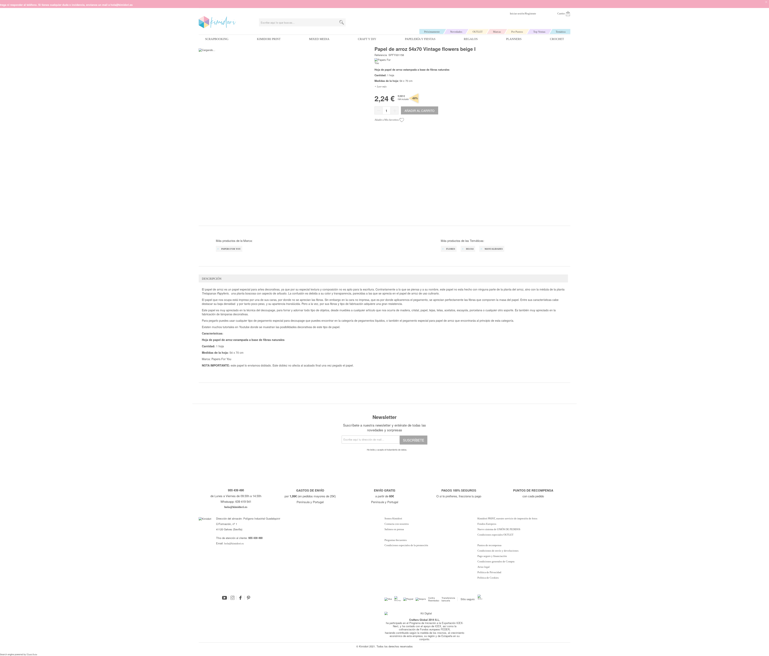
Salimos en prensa (394, 529)
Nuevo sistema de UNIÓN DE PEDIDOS (498, 529)
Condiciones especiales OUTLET (495, 534)
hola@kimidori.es (234, 543)
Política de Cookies (488, 577)
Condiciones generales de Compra (495, 561)
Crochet (557, 39)
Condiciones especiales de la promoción (406, 545)
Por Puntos (517, 31)
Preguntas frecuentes (395, 540)
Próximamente (432, 31)
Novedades (456, 31)
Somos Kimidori (393, 518)
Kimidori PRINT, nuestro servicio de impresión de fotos (507, 518)
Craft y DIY (367, 39)
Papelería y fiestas (420, 39)
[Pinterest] (249, 598)
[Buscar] (342, 22)
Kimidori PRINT (269, 39)
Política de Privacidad (489, 572)
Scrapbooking (216, 39)
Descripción (211, 278)
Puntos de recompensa (489, 545)
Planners (513, 39)
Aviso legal (483, 567)
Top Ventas (539, 31)
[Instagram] (232, 598)
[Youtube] (224, 598)
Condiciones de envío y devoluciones (497, 550)
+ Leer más (380, 86)
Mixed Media (319, 39)
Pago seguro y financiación (492, 556)
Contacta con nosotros (396, 524)
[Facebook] (241, 598)
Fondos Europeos (486, 524)
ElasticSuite (32, 654)
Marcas (497, 31)
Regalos (471, 39)
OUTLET (478, 31)
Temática (561, 31)
